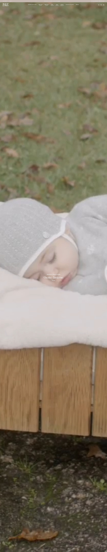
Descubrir (53, 280)
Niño (57, 5)
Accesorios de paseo (70, 4)
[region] (53, 277)
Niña (52, 5)
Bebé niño (47, 5)
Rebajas (77, 4)
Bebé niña (40, 5)
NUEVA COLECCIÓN (32, 4)
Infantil (62, 5)
